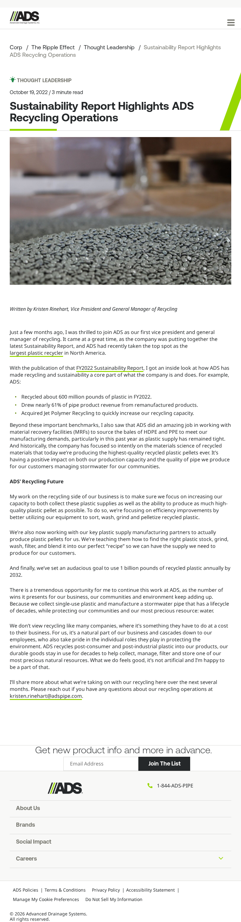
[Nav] (231, 22)
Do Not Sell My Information (113, 899)
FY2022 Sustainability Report (109, 367)
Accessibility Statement (150, 890)
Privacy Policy (106, 890)
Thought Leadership (109, 48)
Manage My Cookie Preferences (46, 899)
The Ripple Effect (53, 48)
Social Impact (33, 842)
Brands (25, 825)
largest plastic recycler (36, 352)
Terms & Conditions (65, 890)
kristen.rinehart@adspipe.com (46, 695)
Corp (16, 48)
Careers (26, 859)
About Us (28, 809)
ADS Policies (25, 890)
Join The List (164, 763)
